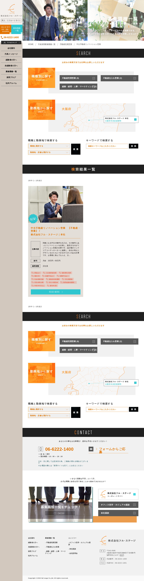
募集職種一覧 (11, 71)
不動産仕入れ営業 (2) (112, 78)
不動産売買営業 (52, 542)
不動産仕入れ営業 (52, 547)
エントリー (72, 538)
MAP (122, 555)
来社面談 (72, 549)
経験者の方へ (11, 60)
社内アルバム (11, 83)
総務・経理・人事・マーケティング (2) (79, 86)
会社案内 (11, 48)
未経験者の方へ (11, 66)
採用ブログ (11, 77)
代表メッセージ (11, 54)
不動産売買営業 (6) (70, 78)
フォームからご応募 (112, 450)
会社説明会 (73, 553)
